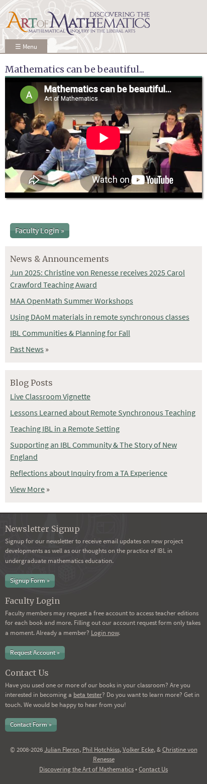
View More (27, 489)
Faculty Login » (39, 230)
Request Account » (35, 652)
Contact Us (153, 769)
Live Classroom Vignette (50, 396)
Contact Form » (31, 724)
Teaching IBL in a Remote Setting (65, 428)
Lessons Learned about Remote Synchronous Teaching (102, 412)
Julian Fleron (61, 749)
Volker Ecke (138, 749)
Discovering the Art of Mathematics (86, 769)
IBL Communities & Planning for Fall (70, 333)
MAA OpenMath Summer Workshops (71, 301)
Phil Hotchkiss (101, 749)
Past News (27, 349)
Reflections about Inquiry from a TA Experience (88, 473)
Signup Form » (30, 580)
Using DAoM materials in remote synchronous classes (99, 317)
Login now (105, 632)
